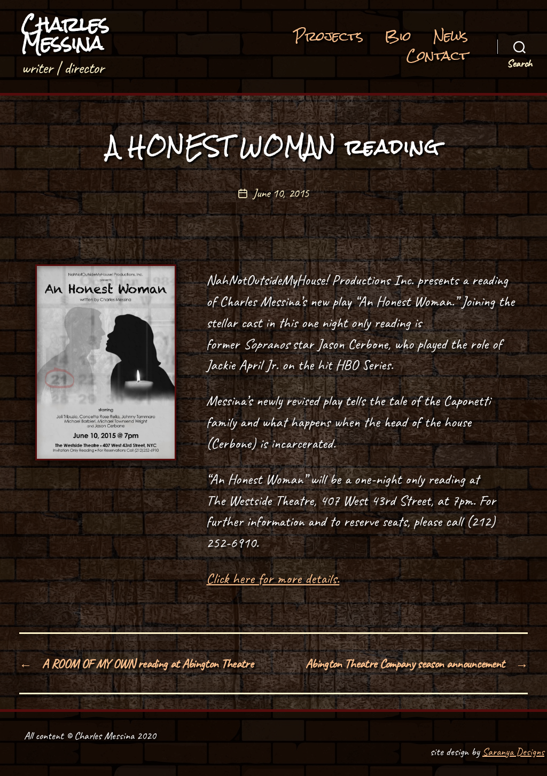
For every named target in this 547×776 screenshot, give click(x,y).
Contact (437, 56)
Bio (398, 36)
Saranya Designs (513, 751)
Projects (328, 36)
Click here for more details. (272, 578)
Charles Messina (65, 33)
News (450, 36)
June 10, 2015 (281, 193)
